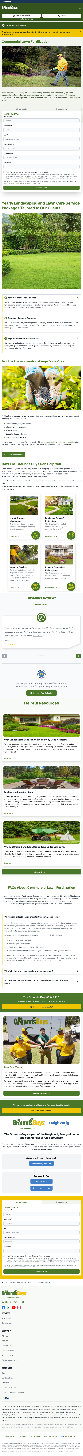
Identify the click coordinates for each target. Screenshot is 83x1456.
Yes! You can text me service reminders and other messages (28, 1256)
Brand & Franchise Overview (13, 1392)
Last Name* (7, 126)
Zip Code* (7, 162)
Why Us (5, 1336)
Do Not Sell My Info (50, 1436)
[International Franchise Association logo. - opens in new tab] (6, 1398)
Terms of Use (9, 1436)
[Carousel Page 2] (38, 655)
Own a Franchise (8, 1350)
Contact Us (6, 1346)
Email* (5, 135)
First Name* (7, 116)
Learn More (14, 536)
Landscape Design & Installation (54, 519)
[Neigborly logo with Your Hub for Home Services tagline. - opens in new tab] (59, 1123)
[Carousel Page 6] (46, 655)
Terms (22, 178)
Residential (23, 109)
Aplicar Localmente (10, 1360)
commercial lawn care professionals (58, 442)
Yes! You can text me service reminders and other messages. (27, 172)
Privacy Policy (31, 178)
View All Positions (40, 1093)
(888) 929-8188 (14, 1301)
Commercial (62, 109)
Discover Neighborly (40, 1163)
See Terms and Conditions (41, 1110)
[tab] (22, 1202)
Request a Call (41, 188)
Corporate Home (9, 1387)
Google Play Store (43, 1188)
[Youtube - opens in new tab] (14, 1307)
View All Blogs (40, 872)
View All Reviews (41, 604)
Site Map (5, 1383)
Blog (3, 1373)
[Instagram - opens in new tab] (19, 1307)
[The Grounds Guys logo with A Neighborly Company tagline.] (29, 1123)
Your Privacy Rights (71, 1436)
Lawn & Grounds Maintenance (17, 519)
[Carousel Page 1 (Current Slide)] (36, 655)
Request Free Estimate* (23, 15)
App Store (43, 1181)
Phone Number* (9, 144)
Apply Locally (7, 1355)
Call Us (63, 15)
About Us (5, 1341)
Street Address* (9, 153)
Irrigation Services (18, 567)
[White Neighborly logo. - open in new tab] (7, 2)
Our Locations (7, 1378)
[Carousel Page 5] (44, 655)
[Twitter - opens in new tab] (8, 1307)
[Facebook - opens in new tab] (3, 1307)
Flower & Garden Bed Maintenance (55, 568)
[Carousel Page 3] (40, 655)
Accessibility (35, 1436)
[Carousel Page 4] (42, 655)
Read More (37, 636)
